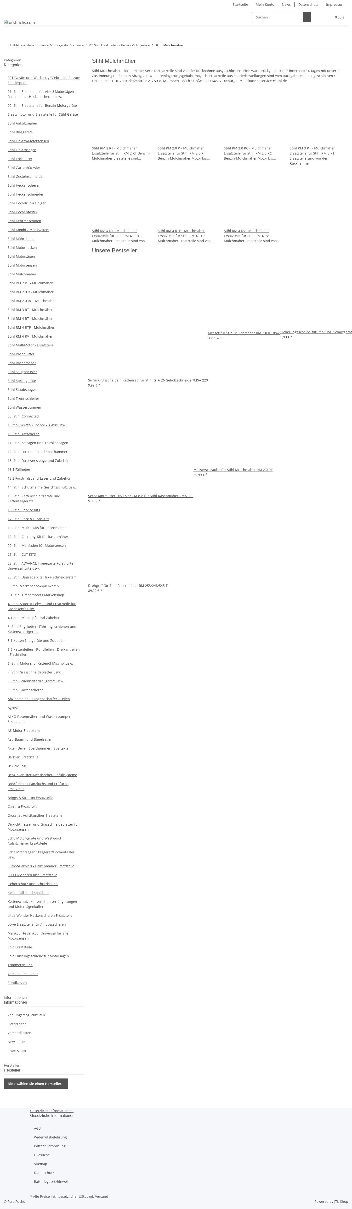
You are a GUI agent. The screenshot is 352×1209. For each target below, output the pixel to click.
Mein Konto (265, 4)
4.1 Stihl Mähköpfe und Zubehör (34, 617)
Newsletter (16, 1041)
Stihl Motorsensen (22, 265)
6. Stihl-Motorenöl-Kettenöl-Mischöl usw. (40, 663)
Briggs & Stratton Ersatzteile (30, 797)
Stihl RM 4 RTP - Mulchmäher (181, 230)
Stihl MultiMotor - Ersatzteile (31, 345)
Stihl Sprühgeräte (22, 380)
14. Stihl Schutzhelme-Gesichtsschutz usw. (42, 487)
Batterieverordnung (50, 1146)
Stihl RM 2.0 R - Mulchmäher (181, 148)
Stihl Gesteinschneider (26, 176)
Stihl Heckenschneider (26, 194)
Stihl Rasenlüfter (21, 354)
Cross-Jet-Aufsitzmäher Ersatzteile (35, 815)
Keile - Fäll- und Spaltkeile (28, 892)
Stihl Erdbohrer (20, 158)
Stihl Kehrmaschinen (24, 221)
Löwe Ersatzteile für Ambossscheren (37, 924)
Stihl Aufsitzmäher (22, 123)
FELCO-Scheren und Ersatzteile (32, 875)
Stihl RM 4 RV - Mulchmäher (246, 230)
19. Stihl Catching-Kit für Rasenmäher (38, 536)
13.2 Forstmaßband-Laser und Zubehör (39, 478)
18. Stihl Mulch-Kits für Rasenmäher (37, 527)
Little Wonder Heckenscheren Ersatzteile (40, 915)
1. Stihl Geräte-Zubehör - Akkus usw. (37, 425)
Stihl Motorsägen (21, 256)
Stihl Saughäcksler (22, 371)
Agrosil (13, 707)
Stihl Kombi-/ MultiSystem (28, 229)
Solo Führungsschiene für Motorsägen (38, 956)
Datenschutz (308, 4)
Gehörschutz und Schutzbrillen (33, 883)
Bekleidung (17, 766)
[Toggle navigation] (10, 13)
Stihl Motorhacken (22, 247)
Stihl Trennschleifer (23, 398)
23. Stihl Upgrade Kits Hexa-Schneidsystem (42, 577)
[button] (319, 17)
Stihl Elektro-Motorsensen (28, 141)
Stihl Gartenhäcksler (24, 167)
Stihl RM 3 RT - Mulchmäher (312, 148)
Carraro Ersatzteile (23, 806)
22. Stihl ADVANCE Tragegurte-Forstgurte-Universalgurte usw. (41, 566)
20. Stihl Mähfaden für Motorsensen (37, 545)
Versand (101, 1196)
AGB (37, 1128)
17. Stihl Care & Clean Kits (28, 519)
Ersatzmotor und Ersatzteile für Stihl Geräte (43, 114)
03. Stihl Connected (23, 416)
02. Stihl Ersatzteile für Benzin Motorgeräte (42, 105)
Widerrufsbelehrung (50, 1137)
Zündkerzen (17, 982)
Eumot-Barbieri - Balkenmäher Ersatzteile (41, 866)
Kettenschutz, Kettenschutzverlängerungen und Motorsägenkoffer (42, 904)
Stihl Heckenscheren (24, 185)
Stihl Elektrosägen (22, 150)
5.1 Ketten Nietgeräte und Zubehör (36, 640)
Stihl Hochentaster (22, 212)
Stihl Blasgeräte (20, 132)
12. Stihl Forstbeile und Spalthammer (38, 451)
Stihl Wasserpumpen (24, 407)
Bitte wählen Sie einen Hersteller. (35, 1083)
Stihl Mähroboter (21, 238)
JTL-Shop (341, 1201)
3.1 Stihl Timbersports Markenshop (36, 595)
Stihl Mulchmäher (22, 274)
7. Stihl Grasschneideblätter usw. (34, 672)
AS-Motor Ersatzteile (24, 730)
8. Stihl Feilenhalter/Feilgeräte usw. (36, 681)
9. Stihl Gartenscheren (26, 690)
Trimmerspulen (20, 965)
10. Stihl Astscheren (24, 434)
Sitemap (40, 1163)
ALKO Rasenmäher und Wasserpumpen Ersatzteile (39, 719)
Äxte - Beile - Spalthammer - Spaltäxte (38, 748)
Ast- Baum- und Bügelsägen (30, 739)
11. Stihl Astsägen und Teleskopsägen (38, 443)
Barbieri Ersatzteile (23, 757)
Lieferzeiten (17, 1024)
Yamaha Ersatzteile (23, 973)
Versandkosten (19, 1032)
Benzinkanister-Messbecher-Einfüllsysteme (42, 775)
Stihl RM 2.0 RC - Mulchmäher (248, 148)
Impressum (335, 4)
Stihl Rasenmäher (22, 363)
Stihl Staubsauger (22, 389)
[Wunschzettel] (326, 17)
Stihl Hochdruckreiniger (27, 203)
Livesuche (42, 1155)
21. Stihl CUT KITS (22, 554)
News (286, 4)
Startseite (240, 4)
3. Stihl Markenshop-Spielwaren (33, 586)
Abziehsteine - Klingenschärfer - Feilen (39, 699)
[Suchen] (307, 17)
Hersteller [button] (12, 1065)
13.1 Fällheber (19, 469)
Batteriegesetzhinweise (52, 1181)
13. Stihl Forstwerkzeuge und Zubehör (38, 460)
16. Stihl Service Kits (24, 510)
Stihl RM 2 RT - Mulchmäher (114, 148)
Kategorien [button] (13, 60)
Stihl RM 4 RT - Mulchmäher (114, 230)
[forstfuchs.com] (19, 22)
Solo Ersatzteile (20, 947)
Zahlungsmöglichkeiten (26, 1015)
